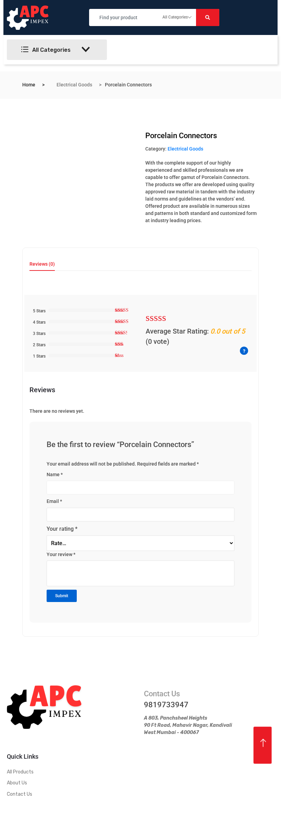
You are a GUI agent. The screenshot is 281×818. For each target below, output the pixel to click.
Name (55, 474)
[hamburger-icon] (174, 50)
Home (28, 84)
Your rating (62, 529)
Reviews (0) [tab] (42, 264)
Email (54, 501)
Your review (61, 554)
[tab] (42, 266)
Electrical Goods (74, 84)
